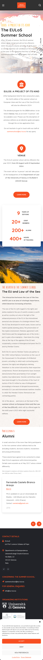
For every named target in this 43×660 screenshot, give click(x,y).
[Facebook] (8, 569)
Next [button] (39, 524)
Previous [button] (33, 524)
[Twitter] (3, 569)
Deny (21, 647)
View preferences (22, 653)
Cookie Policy (16, 657)
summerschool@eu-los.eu (16, 131)
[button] (40, 622)
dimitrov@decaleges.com (15, 497)
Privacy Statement (26, 657)
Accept (21, 641)
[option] (21, 492)
